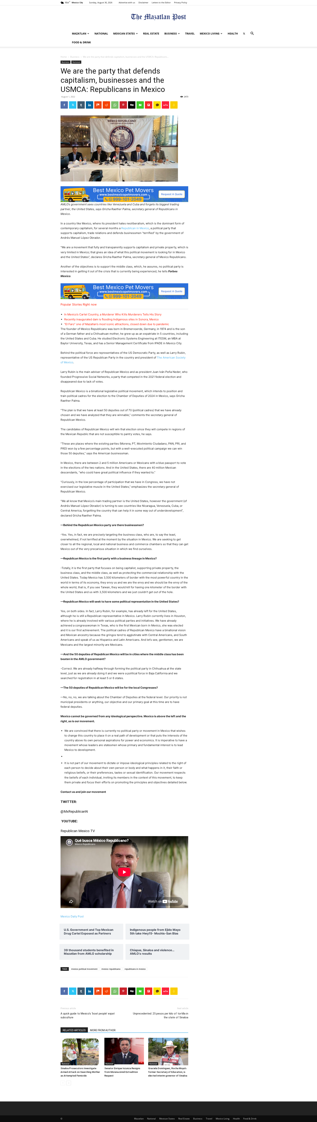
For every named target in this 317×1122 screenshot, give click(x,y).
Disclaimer (143, 2)
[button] (252, 34)
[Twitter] (244, 33)
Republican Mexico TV (78, 831)
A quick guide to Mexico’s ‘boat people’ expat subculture (88, 1015)
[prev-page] (63, 1083)
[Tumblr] (81, 105)
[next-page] (68, 1083)
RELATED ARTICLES (74, 1030)
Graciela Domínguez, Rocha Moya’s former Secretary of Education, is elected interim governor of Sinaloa (167, 1072)
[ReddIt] (106, 105)
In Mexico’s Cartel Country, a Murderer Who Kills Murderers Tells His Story (112, 314)
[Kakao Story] (157, 105)
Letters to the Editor (161, 2)
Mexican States (124, 33)
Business (170, 33)
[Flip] (148, 105)
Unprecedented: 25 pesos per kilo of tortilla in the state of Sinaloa (160, 1015)
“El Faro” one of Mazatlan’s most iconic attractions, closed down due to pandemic (116, 324)
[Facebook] (64, 105)
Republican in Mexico (135, 228)
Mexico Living (209, 33)
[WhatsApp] (115, 105)
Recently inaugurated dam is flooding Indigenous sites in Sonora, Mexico (111, 319)
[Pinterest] (123, 105)
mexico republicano (111, 969)
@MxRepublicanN (74, 811)
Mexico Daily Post (72, 916)
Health (233, 33)
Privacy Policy (180, 2)
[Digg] (131, 105)
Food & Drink (81, 42)
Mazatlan (79, 33)
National (101, 33)
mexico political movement (84, 969)
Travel (190, 33)
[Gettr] (165, 105)
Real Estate (151, 33)
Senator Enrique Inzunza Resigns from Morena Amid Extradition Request (122, 1072)
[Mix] (98, 105)
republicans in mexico (135, 969)
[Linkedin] (89, 105)
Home (64, 56)
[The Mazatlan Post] (158, 17)
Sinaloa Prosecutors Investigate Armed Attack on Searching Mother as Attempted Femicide (80, 1072)
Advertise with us (127, 2)
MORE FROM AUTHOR (103, 1030)
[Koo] (174, 105)
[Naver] (140, 105)
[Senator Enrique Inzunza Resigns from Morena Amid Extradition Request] (124, 1051)
